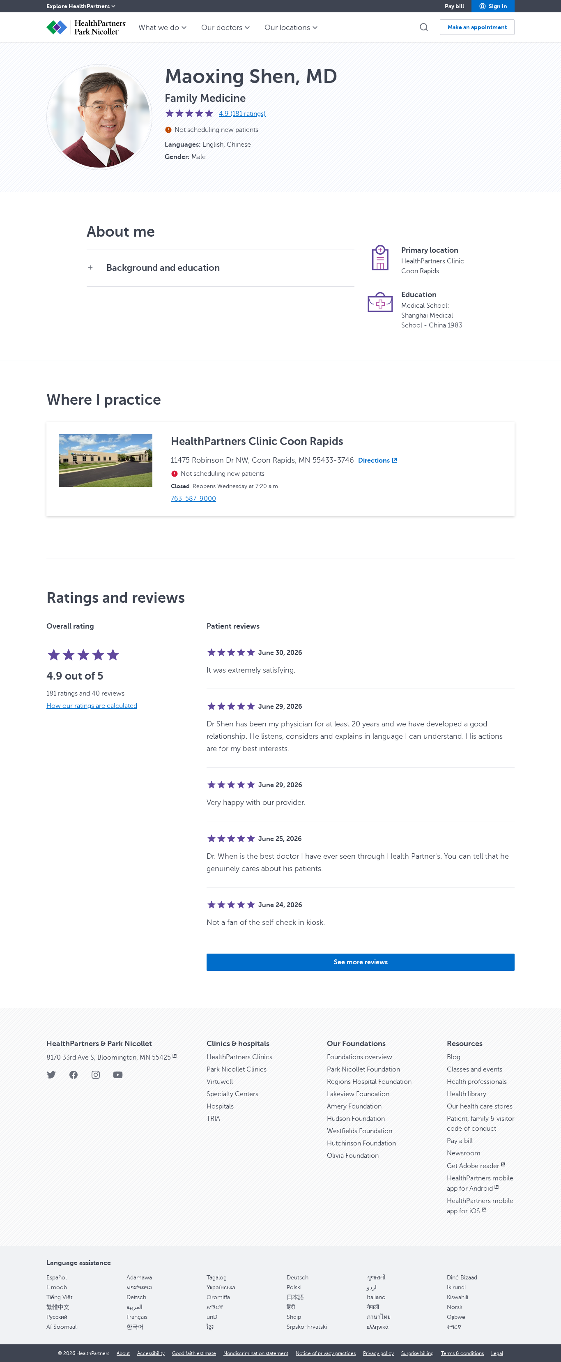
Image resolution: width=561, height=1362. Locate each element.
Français (136, 1317)
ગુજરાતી (376, 1277)
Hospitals (220, 1106)
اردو (372, 1287)
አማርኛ (215, 1307)
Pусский (56, 1317)
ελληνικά (378, 1327)
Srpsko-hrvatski (307, 1327)
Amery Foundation (354, 1106)
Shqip (294, 1317)
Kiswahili (457, 1297)
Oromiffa (218, 1297)
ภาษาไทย (379, 1317)
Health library (466, 1094)
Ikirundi (456, 1287)
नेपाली (373, 1307)
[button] (493, 6)
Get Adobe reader (473, 1166)
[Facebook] (73, 1077)
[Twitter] (51, 1077)
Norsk (454, 1307)
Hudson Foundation (356, 1118)
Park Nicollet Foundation (363, 1069)
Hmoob (56, 1287)
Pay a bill (460, 1141)
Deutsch (297, 1277)
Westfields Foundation (359, 1131)
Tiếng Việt (59, 1297)
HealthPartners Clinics (239, 1057)
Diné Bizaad (462, 1277)
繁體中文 (57, 1307)
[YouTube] (118, 1077)
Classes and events (474, 1069)
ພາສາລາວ (139, 1287)
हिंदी (291, 1307)
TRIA (213, 1118)
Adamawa (139, 1277)
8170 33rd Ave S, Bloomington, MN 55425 (108, 1057)
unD (212, 1317)
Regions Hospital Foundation (369, 1081)
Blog (453, 1057)
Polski (294, 1287)
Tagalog (217, 1277)
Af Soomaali (62, 1327)
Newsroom (464, 1153)
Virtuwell (220, 1081)
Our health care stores (480, 1106)
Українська (221, 1287)
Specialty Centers (232, 1094)
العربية (134, 1307)
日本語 (295, 1297)
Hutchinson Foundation (361, 1143)
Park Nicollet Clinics (237, 1069)
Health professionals (477, 1081)
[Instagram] (96, 1077)
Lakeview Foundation (358, 1094)
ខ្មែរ (210, 1327)
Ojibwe (456, 1317)
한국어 (135, 1327)
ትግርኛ (454, 1327)
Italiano (376, 1297)
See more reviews (361, 962)
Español (56, 1277)
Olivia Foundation (353, 1155)
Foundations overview (359, 1057)
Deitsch (136, 1297)
